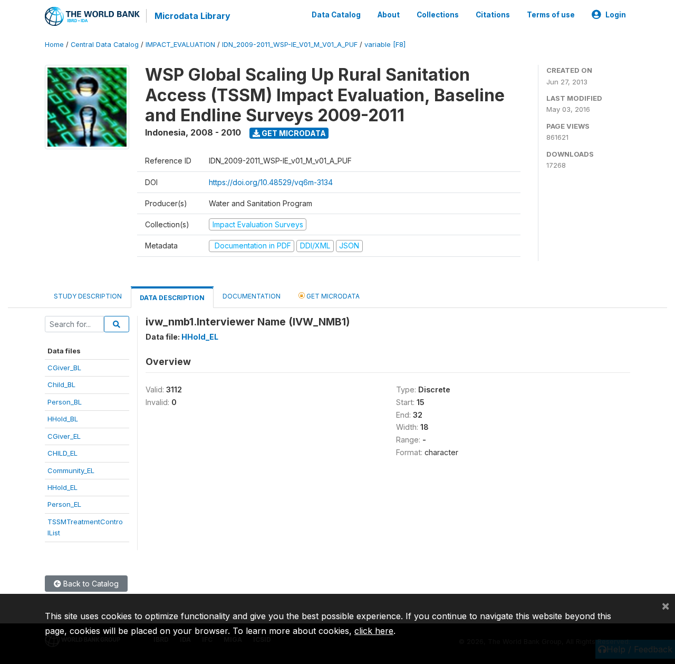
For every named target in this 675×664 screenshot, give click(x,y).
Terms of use (551, 15)
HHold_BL (62, 419)
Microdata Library (192, 16)
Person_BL (64, 402)
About (389, 15)
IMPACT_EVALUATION (180, 45)
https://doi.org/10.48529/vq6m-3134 (271, 182)
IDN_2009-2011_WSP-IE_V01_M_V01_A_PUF (290, 45)
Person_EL (64, 504)
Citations (493, 15)
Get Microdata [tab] (332, 296)
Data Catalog (336, 15)
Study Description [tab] (88, 296)
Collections (438, 15)
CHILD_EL (62, 453)
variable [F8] (385, 45)
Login (615, 15)
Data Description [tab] (172, 298)
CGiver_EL (64, 436)
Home (54, 45)
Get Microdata (293, 133)
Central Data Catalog (105, 45)
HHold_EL (62, 487)
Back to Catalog (90, 583)
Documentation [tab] (252, 296)
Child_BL (61, 384)
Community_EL (70, 470)
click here (373, 630)
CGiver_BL (64, 367)
